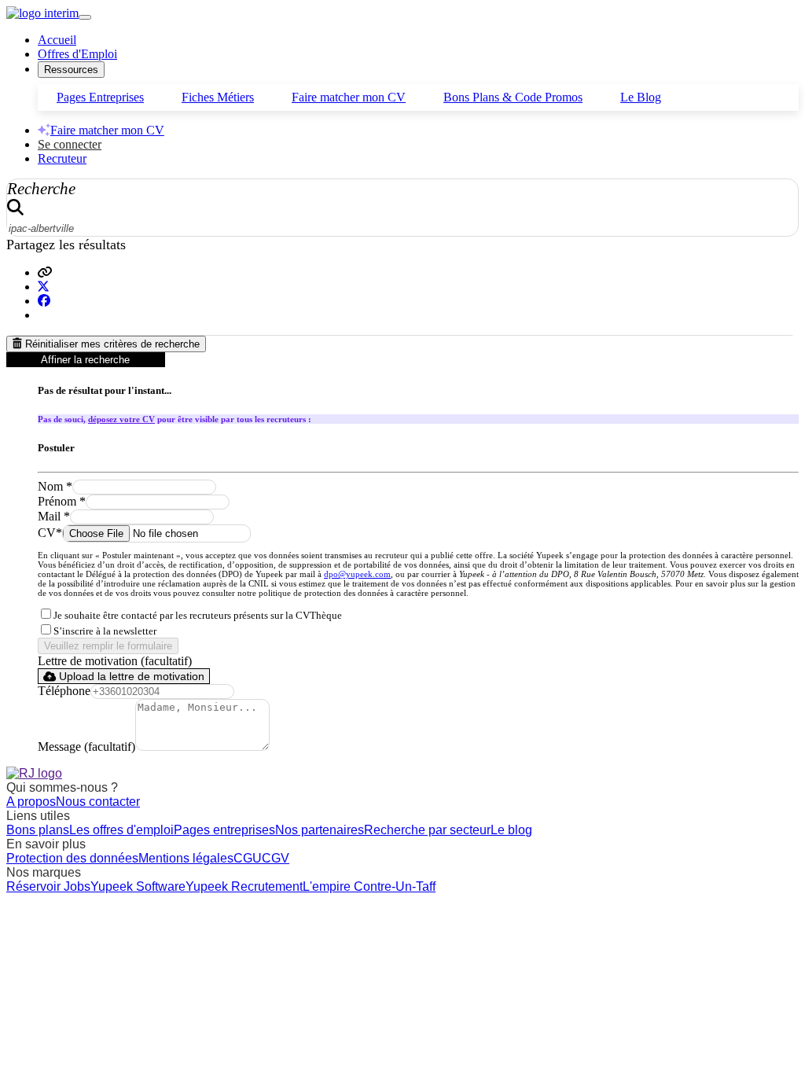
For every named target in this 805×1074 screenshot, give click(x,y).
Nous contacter (98, 801)
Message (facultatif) (86, 746)
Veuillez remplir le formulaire (108, 646)
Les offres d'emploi (121, 830)
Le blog (511, 830)
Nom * (55, 486)
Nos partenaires (319, 830)
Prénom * (62, 501)
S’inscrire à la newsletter (104, 631)
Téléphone (64, 690)
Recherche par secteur (427, 830)
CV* (50, 532)
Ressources (71, 69)
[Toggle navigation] (85, 17)
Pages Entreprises (100, 97)
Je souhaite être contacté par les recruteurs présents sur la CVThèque (197, 615)
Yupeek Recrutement (244, 886)
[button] (45, 272)
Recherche (41, 188)
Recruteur (62, 158)
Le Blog (640, 97)
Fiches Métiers (218, 97)
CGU (247, 858)
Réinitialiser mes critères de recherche (111, 344)
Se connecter (69, 144)
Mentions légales (185, 858)
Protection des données (72, 858)
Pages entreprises (224, 830)
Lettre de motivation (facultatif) (115, 661)
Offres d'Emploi (77, 54)
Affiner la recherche (85, 360)
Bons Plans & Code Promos (513, 97)
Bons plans (37, 830)
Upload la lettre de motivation (130, 676)
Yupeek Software (138, 886)
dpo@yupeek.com (357, 574)
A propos (31, 801)
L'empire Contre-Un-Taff (369, 886)
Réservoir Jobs (48, 886)
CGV (275, 858)
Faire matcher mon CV (349, 97)
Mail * (54, 516)
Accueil (57, 39)
